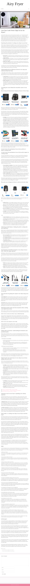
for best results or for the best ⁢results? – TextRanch (9, 391)
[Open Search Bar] (29, 9)
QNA (4, 548)
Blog (3, 548)
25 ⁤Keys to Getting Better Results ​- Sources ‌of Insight (9, 389)
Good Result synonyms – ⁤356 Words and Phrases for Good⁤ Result (11, 390)
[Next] (28, 97)
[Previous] (2, 97)
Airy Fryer (15, 4)
